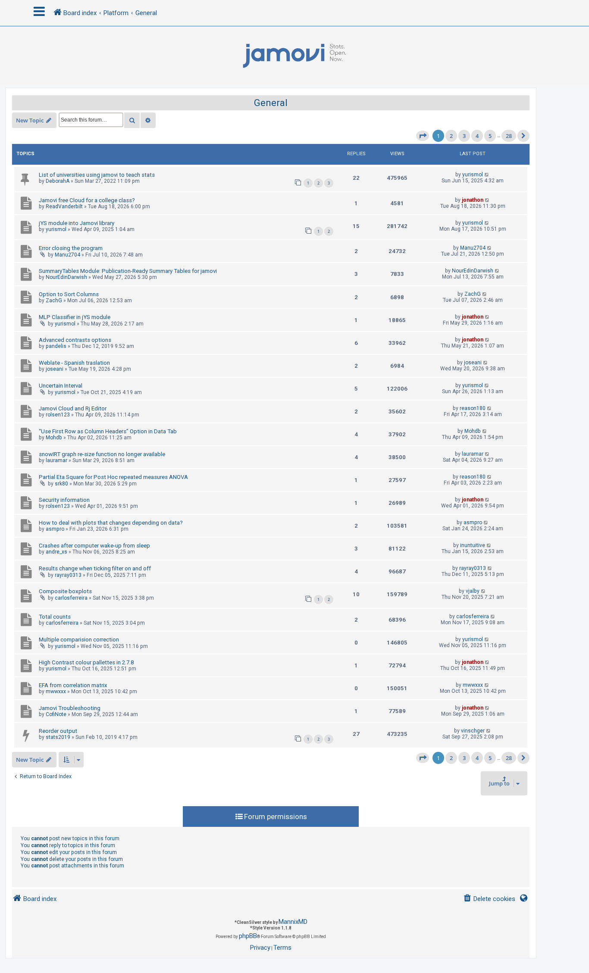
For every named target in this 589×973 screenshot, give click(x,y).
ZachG (54, 300)
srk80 (61, 484)
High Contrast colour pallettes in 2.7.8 (86, 662)
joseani (54, 369)
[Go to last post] (487, 175)
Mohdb (54, 438)
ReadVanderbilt (64, 206)
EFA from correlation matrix (73, 685)
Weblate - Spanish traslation (74, 363)
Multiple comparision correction (79, 639)
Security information (64, 500)
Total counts (55, 616)
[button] (422, 136)
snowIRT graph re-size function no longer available (102, 454)
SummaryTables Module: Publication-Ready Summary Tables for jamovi (128, 271)
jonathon (472, 200)
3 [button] (464, 136)
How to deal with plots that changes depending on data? (111, 522)
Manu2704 (67, 255)
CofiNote (56, 714)
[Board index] (294, 56)
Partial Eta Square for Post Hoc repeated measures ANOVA (113, 477)
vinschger (473, 731)
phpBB (248, 936)
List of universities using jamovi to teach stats (97, 175)
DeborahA (57, 181)
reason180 (473, 408)
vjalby (472, 591)
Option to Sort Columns (69, 294)
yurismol (472, 175)
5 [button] (490, 136)
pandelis (56, 346)
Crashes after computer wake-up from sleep (94, 545)
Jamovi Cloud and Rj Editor (73, 408)
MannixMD (293, 922)
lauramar (56, 460)
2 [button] (451, 136)
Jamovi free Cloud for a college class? (87, 200)
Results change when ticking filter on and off (95, 568)
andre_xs (56, 552)
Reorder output (58, 731)
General (271, 102)
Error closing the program (71, 248)
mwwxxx (56, 691)
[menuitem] (489, 899)
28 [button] (509, 136)
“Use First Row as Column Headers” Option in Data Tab (108, 431)
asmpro (55, 529)
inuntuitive (472, 545)
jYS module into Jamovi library (76, 223)
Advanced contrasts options (75, 340)
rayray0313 (68, 575)
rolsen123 (58, 415)
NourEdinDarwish (66, 277)
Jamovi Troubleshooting (69, 708)
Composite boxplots (65, 591)
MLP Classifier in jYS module (74, 317)
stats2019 (58, 737)
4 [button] (477, 136)
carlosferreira (71, 598)
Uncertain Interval (60, 385)
